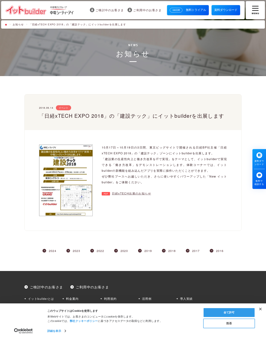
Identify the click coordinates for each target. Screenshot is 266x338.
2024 (52, 251)
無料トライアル (189, 10)
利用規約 (110, 299)
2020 (124, 251)
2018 (172, 251)
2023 (76, 251)
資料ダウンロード (225, 10)
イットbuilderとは (41, 299)
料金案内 (72, 299)
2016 (220, 251)
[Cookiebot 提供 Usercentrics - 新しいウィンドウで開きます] (23, 331)
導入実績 (186, 299)
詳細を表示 (54, 330)
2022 (100, 251)
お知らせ (18, 24)
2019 (148, 251)
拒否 (229, 323)
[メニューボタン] (255, 10)
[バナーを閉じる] (260, 309)
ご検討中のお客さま (110, 10)
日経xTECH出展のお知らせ (131, 193)
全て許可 (229, 312)
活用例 (146, 299)
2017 (196, 251)
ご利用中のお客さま (147, 10)
